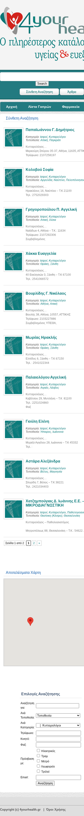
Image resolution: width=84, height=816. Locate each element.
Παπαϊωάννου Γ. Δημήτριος (50, 130)
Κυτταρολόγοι (57, 137)
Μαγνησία (56, 471)
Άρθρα (71, 92)
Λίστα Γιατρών (39, 107)
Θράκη (44, 264)
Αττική (44, 140)
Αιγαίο (44, 387)
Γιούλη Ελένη (37, 421)
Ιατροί (43, 137)
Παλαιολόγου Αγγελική (46, 377)
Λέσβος (54, 387)
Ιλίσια (52, 220)
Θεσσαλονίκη (72, 515)
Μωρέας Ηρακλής (41, 337)
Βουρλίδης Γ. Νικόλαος (46, 293)
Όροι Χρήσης (56, 809)
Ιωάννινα (57, 431)
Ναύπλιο (59, 180)
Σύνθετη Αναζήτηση (39, 92)
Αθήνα (44, 303)
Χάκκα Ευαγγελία (41, 254)
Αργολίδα (46, 180)
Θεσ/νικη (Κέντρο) (51, 515)
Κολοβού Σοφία (39, 170)
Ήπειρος (45, 431)
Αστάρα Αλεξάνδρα (43, 461)
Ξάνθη (54, 264)
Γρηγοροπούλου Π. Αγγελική (51, 209)
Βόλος (44, 471)
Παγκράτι (55, 140)
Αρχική (11, 107)
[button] (30, 621)
